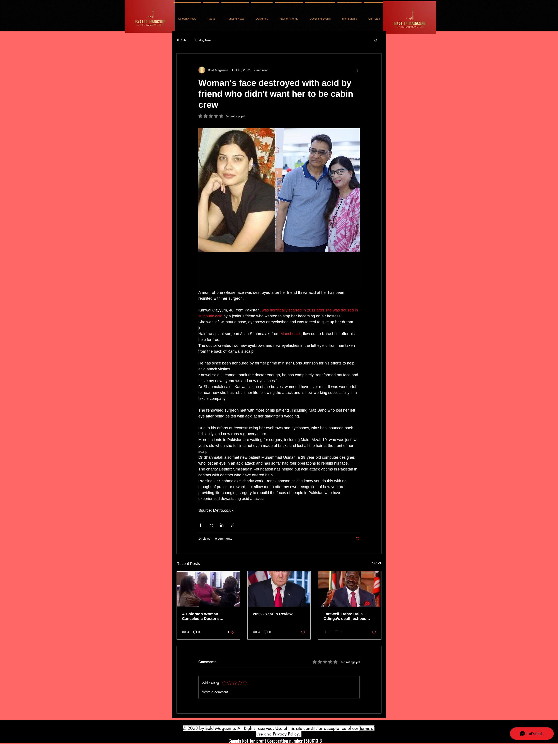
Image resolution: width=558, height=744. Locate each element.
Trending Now (203, 40)
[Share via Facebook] (200, 525)
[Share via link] (232, 525)
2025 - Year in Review (273, 614)
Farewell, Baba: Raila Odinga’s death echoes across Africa (344, 616)
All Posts (181, 40)
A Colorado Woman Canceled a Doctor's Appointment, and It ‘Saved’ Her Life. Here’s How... (207, 616)
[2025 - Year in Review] (279, 589)
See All (376, 563)
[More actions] (357, 70)
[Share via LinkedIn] (222, 525)
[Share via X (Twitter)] (211, 525)
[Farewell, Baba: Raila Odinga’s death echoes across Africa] (349, 589)
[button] (376, 40)
